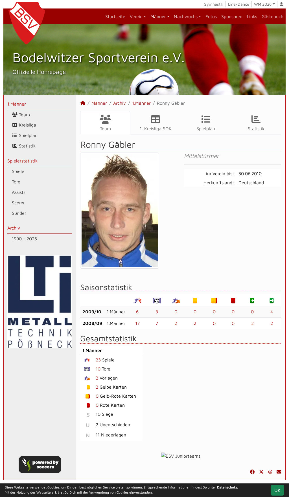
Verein (136, 16)
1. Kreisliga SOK (156, 128)
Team (23, 114)
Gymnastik (213, 4)
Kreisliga (26, 124)
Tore (16, 181)
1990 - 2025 (24, 238)
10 (98, 368)
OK (277, 490)
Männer (158, 16)
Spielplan (27, 135)
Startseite (115, 16)
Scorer (18, 202)
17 (137, 323)
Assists (18, 192)
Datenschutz (227, 487)
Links (252, 16)
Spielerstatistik (22, 160)
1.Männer (16, 103)
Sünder (19, 213)
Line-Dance (238, 4)
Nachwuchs (186, 16)
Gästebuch (272, 16)
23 (98, 359)
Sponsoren (231, 16)
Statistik (26, 145)
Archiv (13, 227)
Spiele (18, 171)
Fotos (211, 16)
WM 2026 (263, 4)
